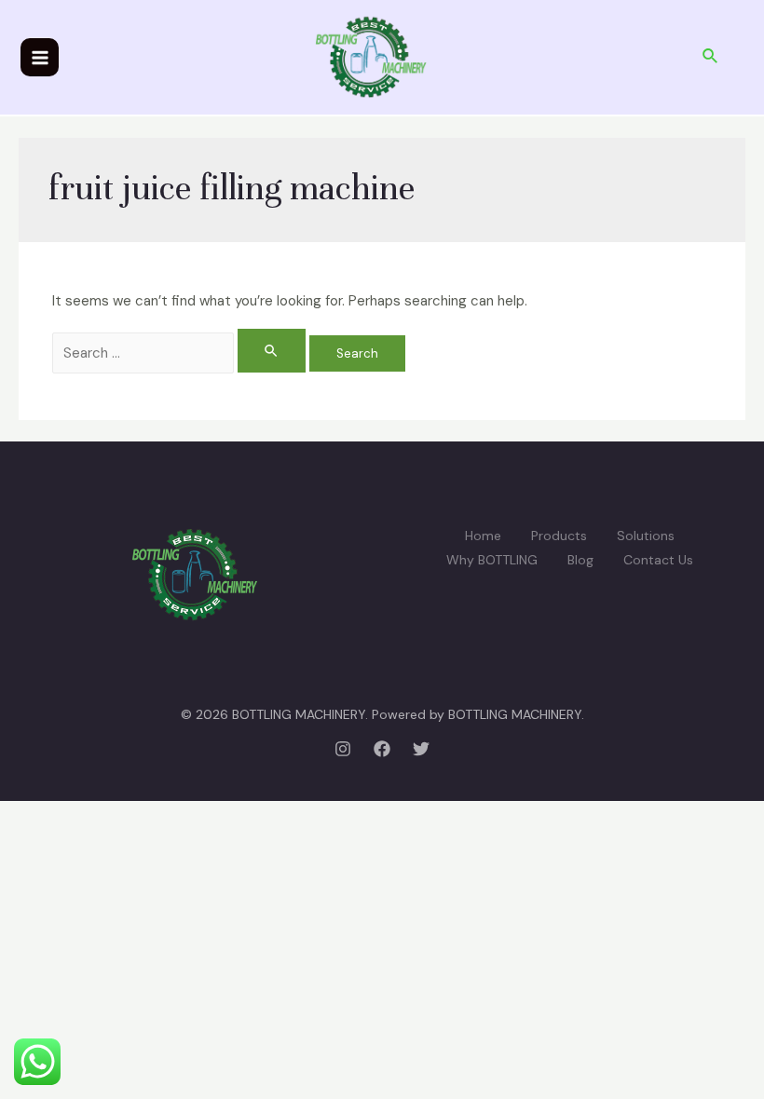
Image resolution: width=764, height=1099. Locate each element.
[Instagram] (342, 748)
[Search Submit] (272, 351)
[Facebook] (382, 748)
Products (559, 535)
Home (483, 535)
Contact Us (658, 559)
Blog (580, 559)
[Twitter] (421, 748)
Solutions (646, 535)
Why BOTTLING (492, 559)
